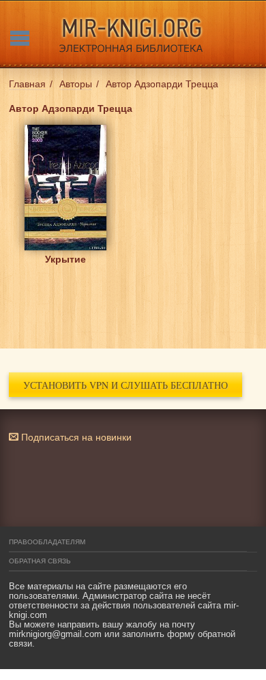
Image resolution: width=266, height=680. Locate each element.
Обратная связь (40, 561)
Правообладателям (47, 542)
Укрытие (65, 259)
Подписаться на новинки (75, 437)
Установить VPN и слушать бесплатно (125, 385)
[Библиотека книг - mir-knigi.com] (133, 34)
